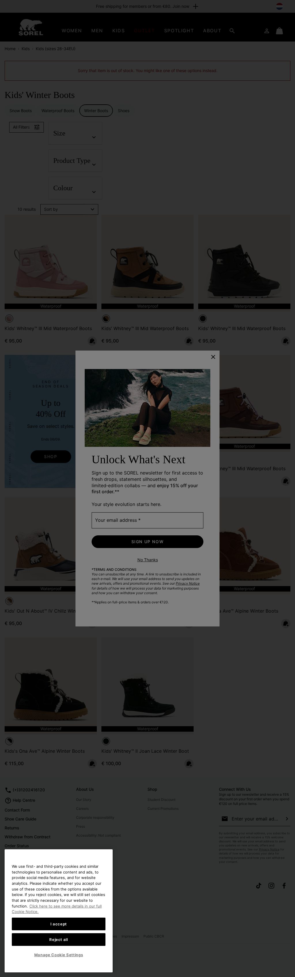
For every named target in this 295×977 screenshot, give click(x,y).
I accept (58, 924)
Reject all (58, 939)
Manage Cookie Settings (58, 954)
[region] (59, 910)
